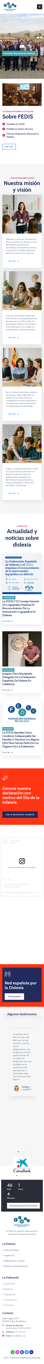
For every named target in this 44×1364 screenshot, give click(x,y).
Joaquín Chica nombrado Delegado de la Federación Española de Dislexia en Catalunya (19, 679)
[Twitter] (27, 1352)
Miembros (8, 1289)
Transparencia (10, 1300)
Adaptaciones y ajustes (14, 1261)
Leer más (12, 261)
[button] (18, 1152)
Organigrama (9, 1294)
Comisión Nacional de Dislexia (19, 53)
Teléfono (15, 1332)
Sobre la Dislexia (11, 1250)
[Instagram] (17, 1352)
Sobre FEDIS (9, 1284)
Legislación (9, 1255)
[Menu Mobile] (39, 6)
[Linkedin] (31, 1352)
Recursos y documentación (16, 1266)
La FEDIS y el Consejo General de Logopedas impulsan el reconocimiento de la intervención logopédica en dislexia (20, 608)
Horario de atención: (14, 1325)
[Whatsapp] (13, 1352)
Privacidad (8, 1305)
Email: (15, 1336)
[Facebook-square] (22, 1352)
